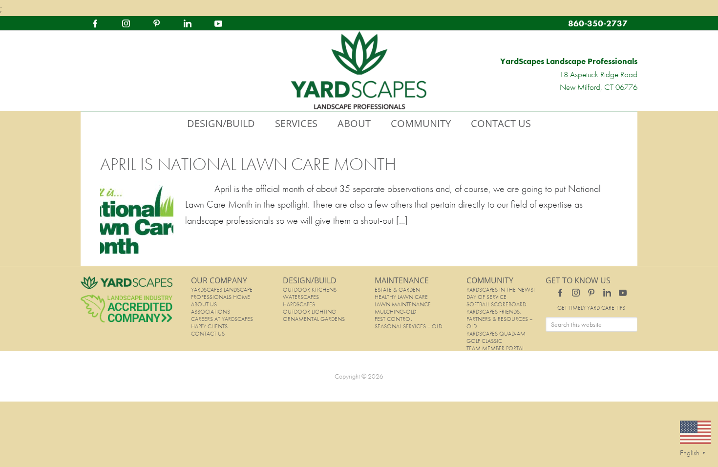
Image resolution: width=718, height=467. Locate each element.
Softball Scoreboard (496, 304)
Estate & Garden (397, 290)
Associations (210, 312)
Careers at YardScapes (222, 319)
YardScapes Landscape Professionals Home (222, 293)
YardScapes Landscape (359, 71)
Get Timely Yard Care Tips (591, 308)
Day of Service (486, 297)
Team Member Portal (495, 348)
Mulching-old (395, 312)
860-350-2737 (598, 23)
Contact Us (208, 334)
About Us (204, 304)
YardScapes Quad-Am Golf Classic (496, 337)
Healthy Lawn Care (401, 297)
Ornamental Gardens (314, 319)
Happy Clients (209, 326)
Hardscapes (299, 304)
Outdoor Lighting (309, 312)
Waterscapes (301, 297)
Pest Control (393, 319)
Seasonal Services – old (408, 326)
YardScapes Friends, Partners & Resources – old (499, 319)
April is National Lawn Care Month (248, 164)
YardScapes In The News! (500, 290)
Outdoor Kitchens (310, 290)
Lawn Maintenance (403, 304)
